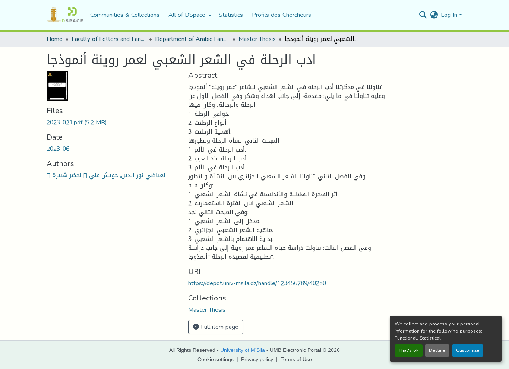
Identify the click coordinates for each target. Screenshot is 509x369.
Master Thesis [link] (257, 39)
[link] (113, 122)
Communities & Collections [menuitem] (124, 14)
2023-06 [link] (58, 149)
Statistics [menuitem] (231, 14)
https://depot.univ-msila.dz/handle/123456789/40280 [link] (257, 283)
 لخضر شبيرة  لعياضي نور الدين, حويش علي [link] (106, 175)
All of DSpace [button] (186, 14)
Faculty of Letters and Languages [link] (109, 39)
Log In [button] (450, 14)
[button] (65, 14)
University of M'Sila (242, 350)
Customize (467, 350)
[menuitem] (189, 15)
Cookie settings (215, 359)
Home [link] (55, 39)
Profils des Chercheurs (281, 14)
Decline (437, 350)
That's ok (408, 350)
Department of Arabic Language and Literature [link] (192, 39)
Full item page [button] (218, 327)
